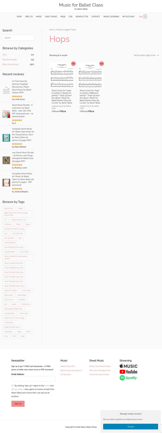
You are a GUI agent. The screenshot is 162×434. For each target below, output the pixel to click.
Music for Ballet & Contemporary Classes (15, 257)
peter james (8, 295)
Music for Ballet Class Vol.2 (13, 268)
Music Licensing (111, 17)
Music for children (10, 290)
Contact (96, 17)
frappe (27, 224)
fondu (18, 224)
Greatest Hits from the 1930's (14, 229)
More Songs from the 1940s (14, 247)
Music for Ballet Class (81, 4)
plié (5, 304)
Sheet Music (51, 17)
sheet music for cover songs (14, 318)
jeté (20, 238)
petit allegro (22, 295)
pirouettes (21, 300)
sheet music (23, 313)
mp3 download (9, 252)
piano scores (8, 300)
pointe (14, 304)
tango (19, 332)
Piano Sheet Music (11, 64)
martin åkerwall (9, 243)
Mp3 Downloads (10, 59)
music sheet (26, 290)
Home (51, 30)
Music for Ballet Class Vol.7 (13, 281)
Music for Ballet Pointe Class (14, 286)
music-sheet (24, 252)
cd (5, 220)
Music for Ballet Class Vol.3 (13, 272)
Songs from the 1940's (12, 327)
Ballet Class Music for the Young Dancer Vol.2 (15, 214)
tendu (28, 332)
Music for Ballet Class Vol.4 (13, 277)
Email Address (18, 374)
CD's (4, 55)
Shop (19, 17)
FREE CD (29, 17)
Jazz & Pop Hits (17, 233)
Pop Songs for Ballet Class (13, 309)
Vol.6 (14, 336)
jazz (5, 233)
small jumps (8, 322)
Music (39, 17)
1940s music (8, 208)
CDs (70, 17)
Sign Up (18, 404)
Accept (131, 427)
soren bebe (8, 332)
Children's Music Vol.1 (18, 220)
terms (47, 386)
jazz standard (9, 238)
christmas (7, 224)
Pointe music (25, 304)
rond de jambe (9, 313)
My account (129, 17)
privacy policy (17, 389)
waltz (23, 336)
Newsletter (82, 17)
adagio (20, 208)
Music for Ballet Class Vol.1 (13, 263)
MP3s (63, 17)
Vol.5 (6, 336)
